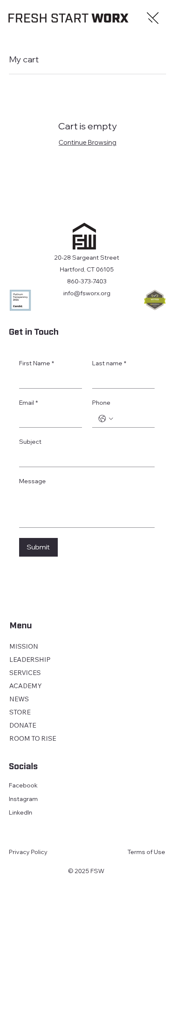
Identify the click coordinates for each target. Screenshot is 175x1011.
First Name (36, 363)
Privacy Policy (28, 852)
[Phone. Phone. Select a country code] (105, 419)
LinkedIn (20, 812)
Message (32, 481)
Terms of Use (146, 852)
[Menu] (153, 18)
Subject (30, 441)
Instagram (23, 799)
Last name (109, 363)
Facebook (23, 785)
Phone (101, 402)
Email (28, 402)
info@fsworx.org (86, 293)
